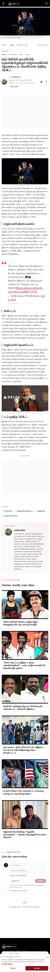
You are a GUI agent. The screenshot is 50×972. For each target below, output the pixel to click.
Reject (13, 968)
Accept (37, 968)
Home (4, 45)
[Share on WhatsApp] (41, 82)
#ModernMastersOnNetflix (29, 287)
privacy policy (7, 964)
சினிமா (12, 45)
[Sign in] (46, 3)
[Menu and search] (3, 3)
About (4, 950)
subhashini (16, 77)
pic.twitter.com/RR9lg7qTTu (22, 291)
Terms (18, 950)
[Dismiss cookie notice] (47, 957)
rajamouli (7, 511)
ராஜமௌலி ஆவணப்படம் (24, 511)
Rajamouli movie (10, 516)
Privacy (11, 950)
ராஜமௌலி (41, 511)
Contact (25, 950)
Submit (40, 881)
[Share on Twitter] (46, 82)
